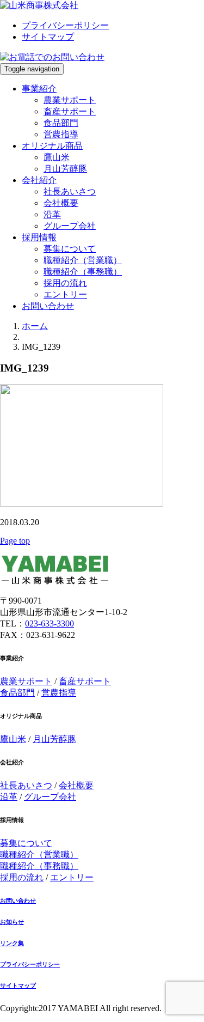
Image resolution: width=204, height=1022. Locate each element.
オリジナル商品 (52, 145)
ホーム (35, 326)
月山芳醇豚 (65, 168)
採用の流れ (65, 283)
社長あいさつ (70, 191)
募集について (70, 248)
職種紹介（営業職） (83, 260)
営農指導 (61, 134)
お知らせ (12, 921)
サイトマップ (48, 36)
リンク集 (12, 943)
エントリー (65, 294)
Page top (15, 540)
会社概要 (61, 203)
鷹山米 (57, 157)
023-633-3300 (49, 623)
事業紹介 (39, 88)
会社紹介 (39, 180)
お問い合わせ (48, 306)
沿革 (52, 214)
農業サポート (70, 100)
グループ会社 (70, 225)
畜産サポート (70, 111)
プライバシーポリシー (65, 25)
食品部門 (61, 122)
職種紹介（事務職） (83, 271)
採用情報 (39, 237)
